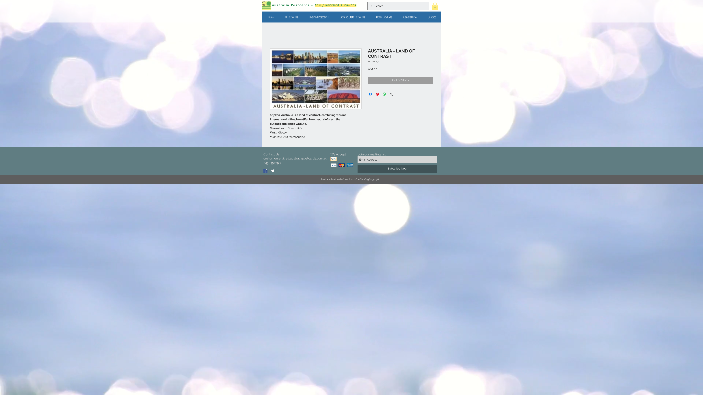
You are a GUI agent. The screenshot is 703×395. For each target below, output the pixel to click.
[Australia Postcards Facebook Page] (265, 171)
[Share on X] (391, 94)
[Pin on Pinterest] (377, 94)
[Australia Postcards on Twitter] (273, 171)
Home (274, 35)
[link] (435, 6)
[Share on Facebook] (370, 94)
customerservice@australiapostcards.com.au (295, 159)
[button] (319, 17)
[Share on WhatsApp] (384, 94)
